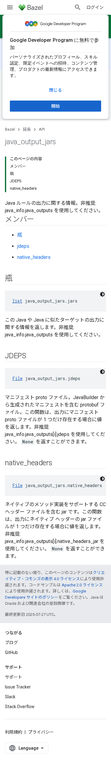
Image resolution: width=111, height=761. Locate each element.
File (17, 378)
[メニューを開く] (10, 7)
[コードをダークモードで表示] (102, 294)
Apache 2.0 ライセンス (82, 585)
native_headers (34, 257)
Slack (10, 696)
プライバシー (41, 732)
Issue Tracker (18, 686)
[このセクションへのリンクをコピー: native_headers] (58, 463)
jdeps (23, 246)
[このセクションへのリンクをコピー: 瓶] (18, 279)
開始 (55, 106)
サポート (13, 677)
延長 (27, 129)
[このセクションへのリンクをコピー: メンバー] (40, 220)
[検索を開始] (77, 7)
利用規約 (13, 732)
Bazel (10, 129)
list (17, 301)
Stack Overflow (20, 706)
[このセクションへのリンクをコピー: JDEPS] (32, 356)
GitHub (11, 652)
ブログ (11, 642)
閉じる (55, 90)
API (42, 129)
